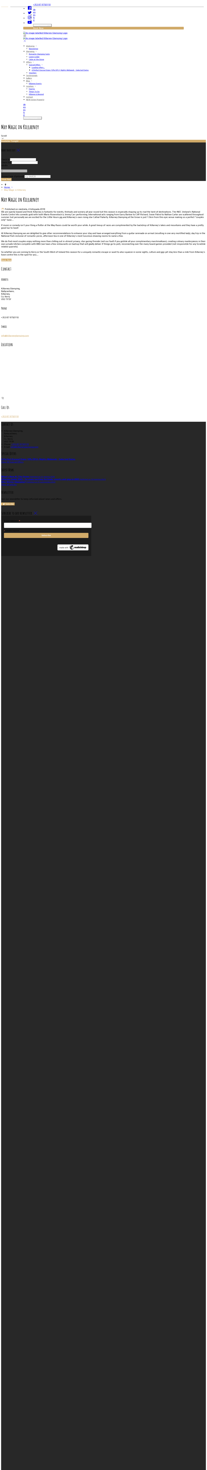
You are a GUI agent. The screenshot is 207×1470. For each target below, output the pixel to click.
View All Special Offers (12, 462)
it (33, 20)
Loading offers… (38, 67)
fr (34, 17)
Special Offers (35, 65)
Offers (29, 62)
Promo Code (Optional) (12, 176)
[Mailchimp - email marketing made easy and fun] (72, 549)
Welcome (30, 46)
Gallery (29, 78)
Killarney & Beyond (36, 94)
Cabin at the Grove (36, 59)
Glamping (30, 51)
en (34, 12)
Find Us (32, 89)
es (34, 15)
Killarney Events (35, 84)
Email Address (12, 520)
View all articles (9, 484)
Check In (5, 159)
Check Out (6, 162)
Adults (4, 165)
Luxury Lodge (34, 57)
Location (30, 86)
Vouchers (32, 73)
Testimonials (31, 75)
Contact (29, 97)
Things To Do (34, 92)
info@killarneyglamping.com (15, 335)
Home (7, 187)
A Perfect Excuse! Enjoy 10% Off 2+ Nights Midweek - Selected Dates (60, 70)
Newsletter (33, 49)
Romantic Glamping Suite (39, 54)
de (34, 9)
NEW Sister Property (35, 99)
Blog (28, 81)
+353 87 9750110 (42, 4)
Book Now (6, 260)
